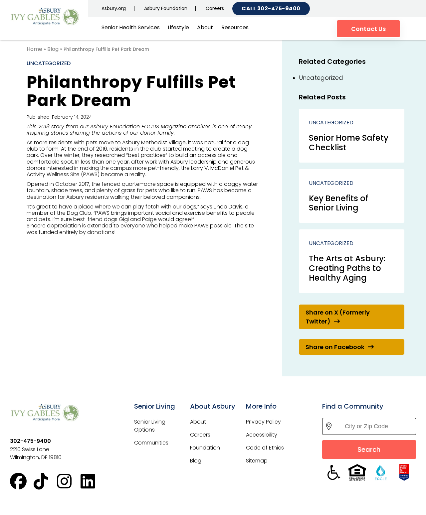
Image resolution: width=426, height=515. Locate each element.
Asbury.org (114, 8)
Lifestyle (178, 27)
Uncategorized (49, 63)
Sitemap (257, 460)
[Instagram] (69, 481)
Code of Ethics (265, 447)
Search (368, 449)
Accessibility (261, 435)
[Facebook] (22, 481)
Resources (235, 27)
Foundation (205, 447)
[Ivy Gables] (46, 16)
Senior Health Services (131, 27)
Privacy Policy (263, 422)
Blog (53, 49)
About (205, 27)
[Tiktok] (45, 481)
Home (34, 49)
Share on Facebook (335, 347)
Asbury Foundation (165, 8)
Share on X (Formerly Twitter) (338, 316)
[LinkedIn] (92, 481)
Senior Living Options (149, 426)
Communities (151, 443)
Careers (215, 8)
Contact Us (368, 29)
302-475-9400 (279, 8)
